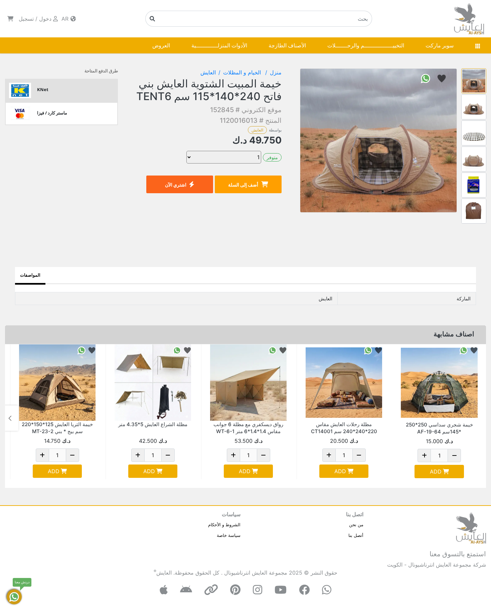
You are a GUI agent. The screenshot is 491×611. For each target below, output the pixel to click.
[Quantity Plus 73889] (424, 455)
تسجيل (26, 18)
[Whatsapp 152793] (368, 349)
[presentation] (479, 418)
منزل (276, 72)
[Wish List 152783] (283, 349)
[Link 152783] (248, 382)
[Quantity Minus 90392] (168, 455)
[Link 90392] (153, 382)
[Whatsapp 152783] (273, 349)
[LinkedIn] (211, 589)
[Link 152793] (344, 382)
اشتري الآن (175, 185)
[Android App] (186, 589)
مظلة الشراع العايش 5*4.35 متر (152, 424)
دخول (45, 18)
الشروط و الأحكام (224, 524)
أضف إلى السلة (243, 185)
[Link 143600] (57, 382)
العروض (161, 45)
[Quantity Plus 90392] (138, 455)
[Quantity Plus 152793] (329, 455)
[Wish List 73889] (474, 349)
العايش (257, 129)
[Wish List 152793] (378, 349)
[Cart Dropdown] (10, 18)
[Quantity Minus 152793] (359, 455)
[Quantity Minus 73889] (454, 455)
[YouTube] (281, 589)
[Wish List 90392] (187, 349)
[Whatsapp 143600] (81, 349)
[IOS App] (164, 589)
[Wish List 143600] (92, 349)
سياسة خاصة (228, 535)
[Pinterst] (235, 589)
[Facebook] (304, 589)
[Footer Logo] (471, 527)
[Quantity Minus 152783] (263, 455)
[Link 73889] (439, 382)
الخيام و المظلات (243, 72)
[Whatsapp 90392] (177, 349)
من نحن (356, 524)
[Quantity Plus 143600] (42, 455)
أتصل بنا (355, 535)
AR (65, 18)
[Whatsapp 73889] (464, 349)
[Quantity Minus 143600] (72, 455)
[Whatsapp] (326, 589)
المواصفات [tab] (30, 275)
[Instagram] (257, 589)
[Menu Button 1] (477, 45)
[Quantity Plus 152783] (233, 455)
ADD (436, 471)
